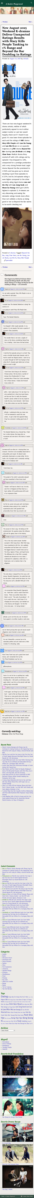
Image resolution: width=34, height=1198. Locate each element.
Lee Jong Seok (21, 1007)
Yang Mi (29, 1021)
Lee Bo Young (21, 255)
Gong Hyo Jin (12, 997)
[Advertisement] (14, 834)
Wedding (24, 1021)
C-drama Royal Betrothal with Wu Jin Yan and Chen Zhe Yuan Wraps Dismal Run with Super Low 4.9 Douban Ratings (16, 781)
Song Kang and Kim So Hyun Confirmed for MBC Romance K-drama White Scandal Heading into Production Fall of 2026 (16, 776)
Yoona (6, 1023)
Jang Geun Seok (14, 999)
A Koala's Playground (14, 4)
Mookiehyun (5, 1045)
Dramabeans (5, 1042)
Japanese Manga (6, 970)
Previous (4, 22)
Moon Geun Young (12, 1012)
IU (9, 999)
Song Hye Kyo (16, 1018)
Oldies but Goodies (7, 981)
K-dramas (12, 253)
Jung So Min (16, 1001)
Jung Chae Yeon (10, 255)
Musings (4, 978)
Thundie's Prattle (7, 1047)
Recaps (4, 983)
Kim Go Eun (22, 1001)
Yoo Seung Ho (22, 1023)
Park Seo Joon (19, 1015)
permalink (9, 260)
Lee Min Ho (8, 1009)
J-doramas (5, 969)
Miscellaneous (6, 974)
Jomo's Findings (6, 1043)
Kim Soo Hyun (15, 1004)
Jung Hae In (10, 1001)
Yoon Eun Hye (13, 1023)
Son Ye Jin (14, 1021)
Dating (4, 996)
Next (31, 22)
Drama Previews (6, 961)
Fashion (4, 963)
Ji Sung (6, 1001)
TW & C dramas (6, 987)
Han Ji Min (31, 997)
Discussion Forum (7, 957)
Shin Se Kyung (8, 1018)
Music (4, 976)
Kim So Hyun (5, 1004)
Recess (4, 985)
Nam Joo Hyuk (21, 1012)
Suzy (19, 1021)
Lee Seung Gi (17, 1010)
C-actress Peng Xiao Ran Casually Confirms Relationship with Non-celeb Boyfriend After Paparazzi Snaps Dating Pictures (17, 792)
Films (3, 965)
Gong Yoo (19, 997)
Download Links (6, 959)
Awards (4, 954)
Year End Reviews (7, 989)
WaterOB (4, 1049)
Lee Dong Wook (11, 1007)
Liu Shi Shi (26, 1009)
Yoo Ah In (3, 1023)
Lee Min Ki (13, 258)
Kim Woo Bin (25, 1004)
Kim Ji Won (28, 1001)
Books (4, 956)
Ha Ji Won (25, 997)
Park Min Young (9, 1015)
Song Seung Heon (7, 1021)
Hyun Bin (4, 999)
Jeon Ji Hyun (22, 999)
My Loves (5, 979)
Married (4, 1012)
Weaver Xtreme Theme (28, 1196)
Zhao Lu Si (29, 1023)
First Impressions (7, 967)
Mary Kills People (23, 258)
